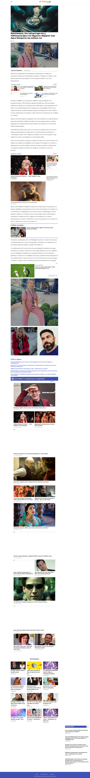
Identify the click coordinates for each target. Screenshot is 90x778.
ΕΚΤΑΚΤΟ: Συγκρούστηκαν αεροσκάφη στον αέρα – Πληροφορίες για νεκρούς (29, 368)
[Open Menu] (11, 1)
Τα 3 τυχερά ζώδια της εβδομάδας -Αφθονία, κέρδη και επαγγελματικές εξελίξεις (50, 672)
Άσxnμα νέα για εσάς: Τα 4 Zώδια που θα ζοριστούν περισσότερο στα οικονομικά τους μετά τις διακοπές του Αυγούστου (33, 366)
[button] (34, 18)
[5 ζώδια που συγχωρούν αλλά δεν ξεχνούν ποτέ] (50, 697)
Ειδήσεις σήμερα (16, 359)
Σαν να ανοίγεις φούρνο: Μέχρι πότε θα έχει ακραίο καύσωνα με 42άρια (40, 228)
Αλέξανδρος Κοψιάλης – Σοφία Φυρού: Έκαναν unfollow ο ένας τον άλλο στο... (18, 703)
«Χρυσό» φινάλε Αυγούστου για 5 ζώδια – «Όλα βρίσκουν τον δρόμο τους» (50, 719)
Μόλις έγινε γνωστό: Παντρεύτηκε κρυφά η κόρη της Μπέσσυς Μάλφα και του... (34, 688)
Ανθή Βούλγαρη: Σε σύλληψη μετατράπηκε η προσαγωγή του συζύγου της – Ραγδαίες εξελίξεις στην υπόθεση (33, 375)
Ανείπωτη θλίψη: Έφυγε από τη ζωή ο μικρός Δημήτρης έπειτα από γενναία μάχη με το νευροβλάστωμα (32, 362)
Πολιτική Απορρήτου (44, 774)
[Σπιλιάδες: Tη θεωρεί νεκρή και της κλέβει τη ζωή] (18, 665)
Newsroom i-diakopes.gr (16, 70)
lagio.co (54, 776)
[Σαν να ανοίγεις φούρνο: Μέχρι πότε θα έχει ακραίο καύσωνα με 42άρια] (18, 232)
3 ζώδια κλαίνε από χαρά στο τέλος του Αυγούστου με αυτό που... (33, 672)
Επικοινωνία (52, 774)
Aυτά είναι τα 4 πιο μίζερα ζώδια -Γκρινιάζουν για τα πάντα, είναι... (34, 703)
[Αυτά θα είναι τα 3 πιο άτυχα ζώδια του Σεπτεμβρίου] (50, 681)
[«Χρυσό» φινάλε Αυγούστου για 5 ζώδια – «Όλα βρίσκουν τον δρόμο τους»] (50, 713)
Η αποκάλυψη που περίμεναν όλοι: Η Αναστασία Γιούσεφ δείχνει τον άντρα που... (17, 688)
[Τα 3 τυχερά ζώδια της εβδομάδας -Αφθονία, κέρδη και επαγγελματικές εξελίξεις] (50, 665)
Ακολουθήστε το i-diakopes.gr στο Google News (30, 379)
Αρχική (37, 774)
